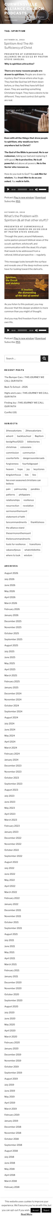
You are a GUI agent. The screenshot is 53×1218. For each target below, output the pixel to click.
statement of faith (15, 516)
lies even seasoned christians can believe (23, 482)
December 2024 (12, 693)
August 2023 (11, 789)
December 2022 (12, 838)
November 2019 (12, 1060)
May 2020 (9, 1024)
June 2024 (9, 729)
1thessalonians (14, 430)
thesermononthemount (18, 533)
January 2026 (11, 615)
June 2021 (9, 946)
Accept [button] (35, 1210)
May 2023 (9, 808)
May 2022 (9, 880)
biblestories (33, 441)
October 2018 (11, 1139)
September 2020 (13, 1000)
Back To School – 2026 (16, 387)
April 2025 (9, 669)
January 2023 (11, 832)
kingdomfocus (13, 475)
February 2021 (11, 970)
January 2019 (11, 1121)
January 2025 (11, 687)
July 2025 (9, 651)
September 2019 (13, 1072)
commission (12, 452)
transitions (35, 544)
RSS (18, 201)
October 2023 (11, 777)
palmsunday (20, 489)
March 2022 (10, 892)
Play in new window (24, 197)
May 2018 (9, 1169)
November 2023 (12, 771)
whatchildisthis (32, 550)
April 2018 (9, 1175)
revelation (28, 505)
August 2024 (11, 717)
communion (29, 452)
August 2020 (11, 1006)
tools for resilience (16, 544)
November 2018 (12, 1133)
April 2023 (9, 814)
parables (35, 489)
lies (34, 475)
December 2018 (12, 1127)
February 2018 (11, 1187)
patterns (10, 494)
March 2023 (10, 820)
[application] (26, 189)
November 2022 (12, 844)
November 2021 (12, 916)
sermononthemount (16, 511)
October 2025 (11, 633)
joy (28, 469)
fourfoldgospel (30, 463)
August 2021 (11, 934)
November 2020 (12, 988)
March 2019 (10, 1108)
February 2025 (12, 681)
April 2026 (9, 597)
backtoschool (24, 436)
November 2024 (12, 699)
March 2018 (10, 1181)
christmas (11, 447)
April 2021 (9, 958)
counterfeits (12, 458)
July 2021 (9, 940)
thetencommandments (18, 539)
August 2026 (11, 573)
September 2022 (13, 856)
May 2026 (9, 591)
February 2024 (12, 753)
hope (20, 469)
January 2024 (11, 759)
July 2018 (9, 1157)
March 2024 (10, 747)
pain (8, 489)
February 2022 (12, 898)
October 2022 (11, 850)
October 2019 (11, 1066)
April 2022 (9, 886)
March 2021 (10, 964)
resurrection (12, 505)
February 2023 (12, 826)
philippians (24, 494)
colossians (25, 447)
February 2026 (12, 609)
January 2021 (11, 976)
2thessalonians (33, 430)
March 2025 (10, 675)
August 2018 (11, 1151)
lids (27, 475)
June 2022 (9, 874)
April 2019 (9, 1102)
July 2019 (9, 1084)
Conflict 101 (10, 412)
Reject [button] (46, 1210)
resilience (29, 500)
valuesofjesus (13, 550)
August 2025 (11, 645)
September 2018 (13, 1145)
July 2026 (9, 579)
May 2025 (9, 663)
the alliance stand (15, 527)
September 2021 (13, 928)
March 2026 (10, 603)
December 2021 (12, 910)
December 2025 (12, 621)
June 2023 (9, 802)
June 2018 (9, 1163)
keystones (39, 469)
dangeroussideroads (33, 458)
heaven (10, 469)
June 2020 (9, 1018)
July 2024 (9, 723)
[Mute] (36, 189)
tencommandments (16, 522)
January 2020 (11, 1048)
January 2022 (11, 904)
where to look (13, 555)
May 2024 (9, 735)
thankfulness (37, 522)
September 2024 (13, 711)
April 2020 (9, 1030)
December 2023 (12, 765)
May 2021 (9, 952)
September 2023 (13, 783)
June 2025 (9, 657)
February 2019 (11, 1114)
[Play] (8, 189)
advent (9, 436)
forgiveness (12, 463)
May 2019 (9, 1096)
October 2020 (11, 994)
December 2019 (12, 1054)
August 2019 (11, 1078)
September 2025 (13, 639)
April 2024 (9, 741)
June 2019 (9, 1091)
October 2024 (11, 705)
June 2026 (9, 585)
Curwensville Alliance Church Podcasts (24, 8)
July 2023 (9, 796)
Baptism (39, 436)
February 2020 (12, 1042)
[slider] (43, 189)
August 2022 (11, 862)
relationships (13, 500)
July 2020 (9, 1012)
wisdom (28, 555)
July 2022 (9, 868)
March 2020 (10, 1036)
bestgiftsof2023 (14, 441)
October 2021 (11, 922)
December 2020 (12, 982)
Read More (26, 1214)
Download (40, 197)
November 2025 (12, 627)
